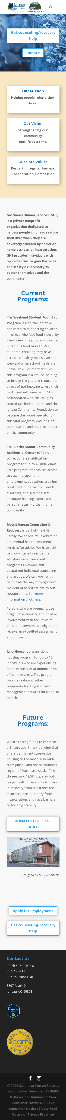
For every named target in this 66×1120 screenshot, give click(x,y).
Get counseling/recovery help (33, 35)
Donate (33, 52)
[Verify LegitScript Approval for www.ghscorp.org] (13, 1016)
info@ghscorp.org (20, 965)
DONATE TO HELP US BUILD (33, 824)
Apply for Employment (33, 910)
